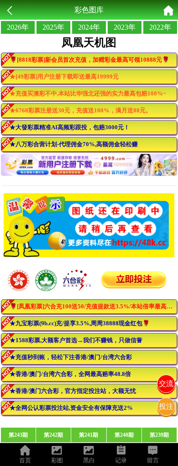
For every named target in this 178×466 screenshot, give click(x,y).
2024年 (89, 27)
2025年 (53, 27)
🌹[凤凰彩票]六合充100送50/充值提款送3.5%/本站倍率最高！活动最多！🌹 (93, 306)
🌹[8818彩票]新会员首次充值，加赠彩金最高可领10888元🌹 (89, 59)
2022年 (160, 27)
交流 (166, 383)
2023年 (125, 27)
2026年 (18, 27)
